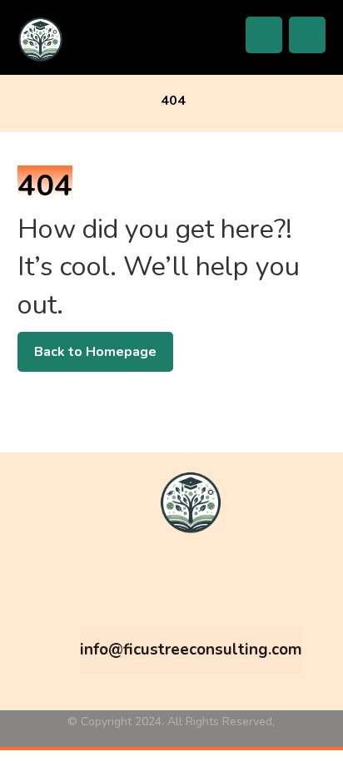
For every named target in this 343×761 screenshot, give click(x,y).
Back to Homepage (95, 352)
